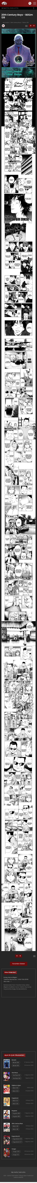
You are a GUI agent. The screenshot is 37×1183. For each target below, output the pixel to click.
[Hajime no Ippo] (7, 1089)
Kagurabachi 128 (17, 1139)
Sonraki (34, 25)
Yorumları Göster (18, 964)
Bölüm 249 (15, 1126)
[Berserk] (7, 1064)
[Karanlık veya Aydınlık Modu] (3, 25)
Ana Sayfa (6, 22)
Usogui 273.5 (16, 1151)
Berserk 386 (16, 1062)
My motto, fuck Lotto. (10, 8)
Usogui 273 (16, 1154)
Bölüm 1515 (15, 1088)
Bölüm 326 (15, 1103)
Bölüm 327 (15, 1100)
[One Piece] (7, 1076)
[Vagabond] (7, 1102)
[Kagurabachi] (7, 1140)
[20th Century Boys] (7, 1127)
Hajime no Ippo (16, 1085)
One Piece (15, 1072)
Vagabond (15, 1098)
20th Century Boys (16, 22)
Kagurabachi (16, 1136)
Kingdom (14, 1111)
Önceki (30, 25)
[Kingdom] (7, 1114)
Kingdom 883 (16, 1116)
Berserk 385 (16, 1065)
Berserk (14, 1060)
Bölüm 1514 (15, 1091)
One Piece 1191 (16, 1075)
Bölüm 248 (15, 1129)
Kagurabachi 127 (17, 1142)
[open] (34, 3)
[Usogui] (7, 1153)
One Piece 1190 (16, 1078)
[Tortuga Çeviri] (4, 3)
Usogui (14, 1149)
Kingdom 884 (16, 1113)
